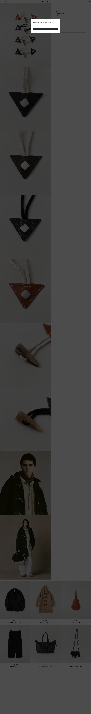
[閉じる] (45, 357)
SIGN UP (45, 29)
